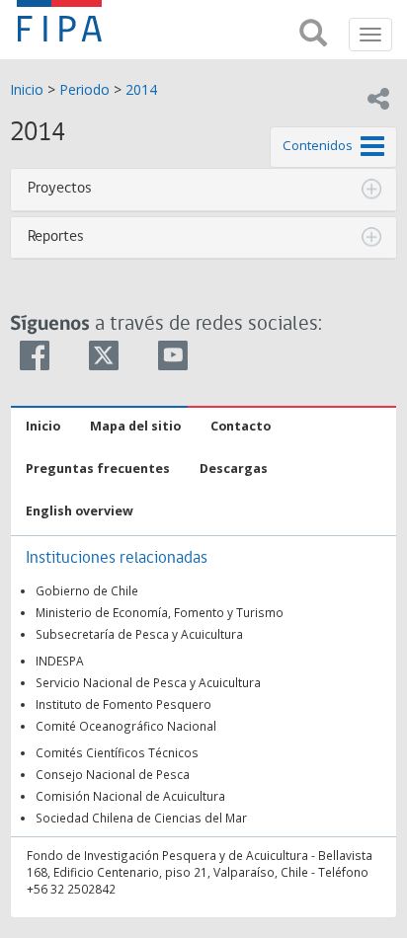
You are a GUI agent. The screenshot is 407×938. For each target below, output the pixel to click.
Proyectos (60, 188)
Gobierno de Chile (87, 590)
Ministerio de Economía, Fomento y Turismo (160, 612)
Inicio (26, 89)
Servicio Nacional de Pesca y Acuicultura (148, 682)
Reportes (56, 237)
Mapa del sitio (135, 426)
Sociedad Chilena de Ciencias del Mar (141, 817)
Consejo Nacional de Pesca (113, 774)
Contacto (240, 426)
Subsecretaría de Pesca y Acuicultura (139, 634)
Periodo (84, 89)
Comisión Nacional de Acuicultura (130, 796)
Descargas (234, 468)
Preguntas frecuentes (98, 468)
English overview (79, 511)
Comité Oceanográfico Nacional (126, 726)
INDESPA (60, 660)
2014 (141, 89)
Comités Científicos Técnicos (117, 752)
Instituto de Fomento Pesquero (123, 704)
